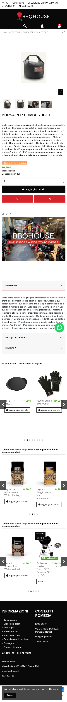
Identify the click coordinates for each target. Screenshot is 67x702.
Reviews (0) (11, 348)
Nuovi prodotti (18, 3)
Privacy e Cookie (12, 635)
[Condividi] (3, 214)
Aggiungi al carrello (35, 189)
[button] (24, 440)
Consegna (9, 643)
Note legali (9, 627)
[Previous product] (63, 32)
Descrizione (11, 285)
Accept (10, 695)
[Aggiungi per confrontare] (49, 199)
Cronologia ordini (12, 624)
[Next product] (64, 32)
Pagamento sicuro (13, 647)
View (40, 581)
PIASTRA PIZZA (9, 402)
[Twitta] (7, 214)
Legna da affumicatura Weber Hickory (12, 492)
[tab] (33, 286)
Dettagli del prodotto (16, 337)
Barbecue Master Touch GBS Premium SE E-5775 (43, 569)
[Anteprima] (29, 384)
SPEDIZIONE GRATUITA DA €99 (43, 3)
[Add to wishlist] (17, 199)
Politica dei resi (11, 631)
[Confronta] (29, 379)
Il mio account (10, 620)
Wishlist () (10, 6)
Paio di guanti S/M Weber (44, 402)
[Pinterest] (10, 214)
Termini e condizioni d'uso (16, 639)
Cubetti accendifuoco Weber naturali (12, 566)
